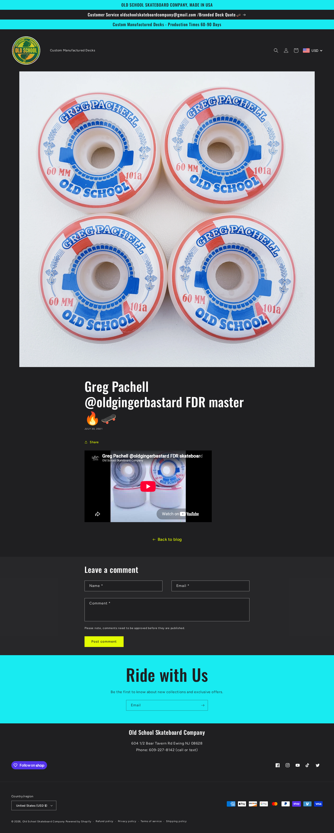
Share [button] (94, 442)
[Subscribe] (203, 705)
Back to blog (170, 539)
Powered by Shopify (78, 821)
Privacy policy (127, 821)
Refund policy (104, 821)
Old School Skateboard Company (43, 821)
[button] (276, 50)
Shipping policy (176, 821)
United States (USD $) (31, 805)
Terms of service (151, 821)
